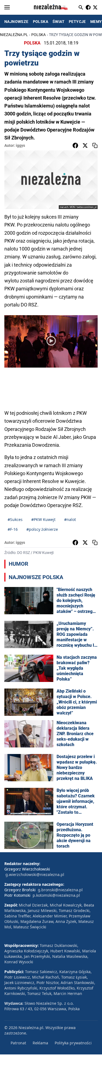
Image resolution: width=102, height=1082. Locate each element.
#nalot (70, 519)
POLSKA (40, 21)
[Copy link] (95, 145)
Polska (38, 34)
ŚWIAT (58, 21)
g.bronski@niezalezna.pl (60, 889)
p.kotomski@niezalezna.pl (56, 895)
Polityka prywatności (73, 1042)
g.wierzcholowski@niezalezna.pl (34, 874)
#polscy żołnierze (42, 529)
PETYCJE (77, 21)
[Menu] (7, 7)
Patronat (18, 1042)
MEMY (96, 21)
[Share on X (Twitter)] (85, 145)
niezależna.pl (14, 34)
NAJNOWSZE (16, 21)
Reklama (40, 1042)
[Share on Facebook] (75, 145)
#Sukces (15, 519)
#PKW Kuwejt (43, 519)
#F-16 (13, 529)
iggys (20, 145)
